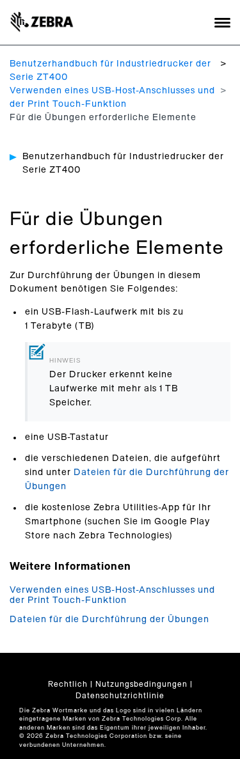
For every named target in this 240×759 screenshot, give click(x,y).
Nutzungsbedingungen (141, 684)
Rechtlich (68, 684)
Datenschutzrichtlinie (120, 696)
